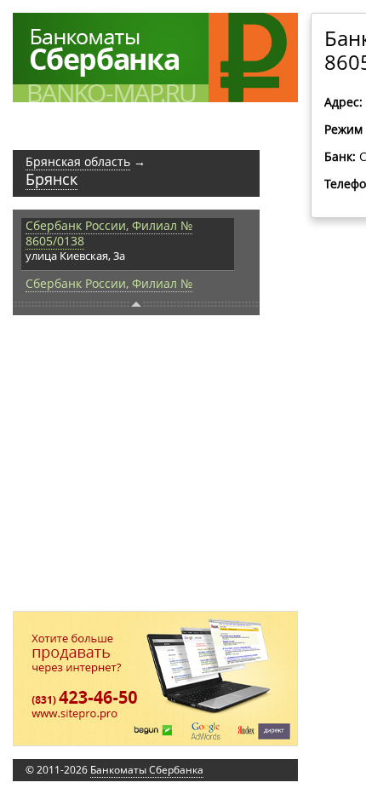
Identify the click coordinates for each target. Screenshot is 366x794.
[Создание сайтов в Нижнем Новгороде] (155, 678)
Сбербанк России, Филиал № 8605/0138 (109, 233)
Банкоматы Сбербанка (146, 769)
